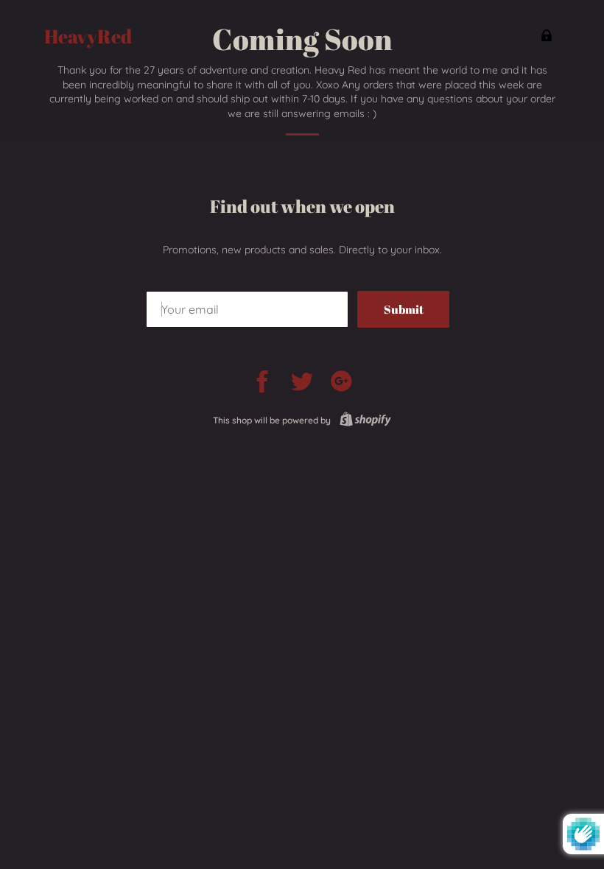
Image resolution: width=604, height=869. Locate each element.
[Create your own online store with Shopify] (362, 420)
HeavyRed (88, 36)
